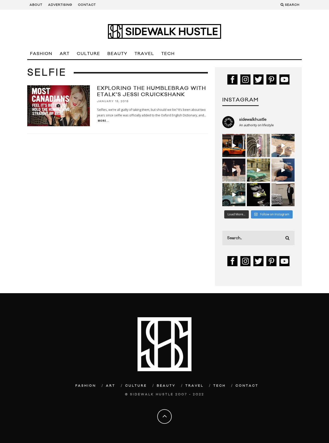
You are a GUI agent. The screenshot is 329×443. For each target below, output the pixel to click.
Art (65, 53)
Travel (144, 53)
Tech (168, 53)
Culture (88, 53)
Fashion (41, 53)
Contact (87, 5)
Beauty (117, 53)
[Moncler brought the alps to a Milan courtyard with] (258, 170)
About (36, 5)
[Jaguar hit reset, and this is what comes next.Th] (283, 194)
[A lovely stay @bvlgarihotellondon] (233, 145)
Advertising (60, 5)
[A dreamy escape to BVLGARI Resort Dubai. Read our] (283, 145)
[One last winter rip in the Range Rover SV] (233, 194)
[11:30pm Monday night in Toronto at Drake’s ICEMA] (233, 170)
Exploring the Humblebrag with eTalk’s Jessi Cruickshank (151, 91)
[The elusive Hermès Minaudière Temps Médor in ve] (283, 170)
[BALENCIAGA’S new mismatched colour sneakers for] (258, 194)
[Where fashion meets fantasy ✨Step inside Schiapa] (258, 145)
